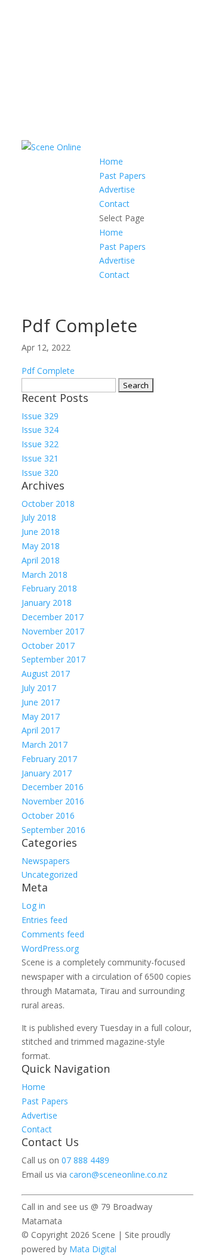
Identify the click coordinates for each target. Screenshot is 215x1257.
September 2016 (53, 829)
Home (111, 161)
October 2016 (48, 815)
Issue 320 (40, 472)
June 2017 (41, 702)
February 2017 (49, 758)
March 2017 (44, 744)
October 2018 (48, 503)
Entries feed (44, 919)
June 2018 (41, 531)
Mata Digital (92, 1249)
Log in (33, 905)
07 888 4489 (85, 1160)
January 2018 (47, 602)
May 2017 (41, 716)
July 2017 (39, 687)
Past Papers (122, 175)
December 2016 (53, 786)
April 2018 (41, 560)
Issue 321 (40, 458)
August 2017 (46, 673)
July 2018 (39, 517)
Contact (114, 203)
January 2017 (47, 773)
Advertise (117, 189)
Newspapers (46, 860)
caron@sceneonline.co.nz (118, 1174)
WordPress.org (50, 948)
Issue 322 (40, 444)
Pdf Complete (48, 370)
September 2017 (53, 659)
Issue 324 (40, 429)
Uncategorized (50, 874)
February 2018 (49, 588)
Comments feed (53, 934)
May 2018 (41, 546)
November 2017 (53, 631)
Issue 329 (40, 416)
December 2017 (53, 617)
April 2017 (41, 730)
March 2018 (44, 574)
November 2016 (53, 801)
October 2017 (48, 645)
